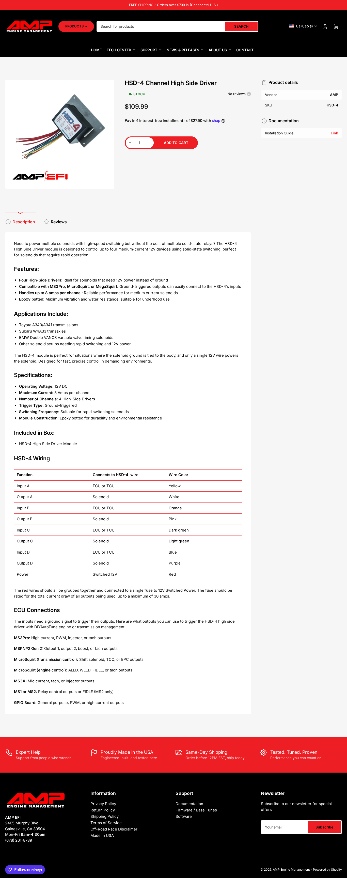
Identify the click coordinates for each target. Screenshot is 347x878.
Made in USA (102, 835)
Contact (245, 50)
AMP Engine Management (291, 869)
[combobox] (177, 26)
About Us (218, 50)
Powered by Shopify (327, 869)
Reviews (59, 221)
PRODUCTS (74, 26)
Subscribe (324, 827)
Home (96, 50)
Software (184, 816)
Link (334, 133)
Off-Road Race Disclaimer (113, 829)
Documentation (189, 803)
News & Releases (183, 50)
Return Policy (102, 810)
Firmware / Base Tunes (196, 810)
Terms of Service (106, 822)
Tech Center (119, 50)
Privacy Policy (103, 803)
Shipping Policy (104, 816)
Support (148, 50)
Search (241, 26)
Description (23, 221)
